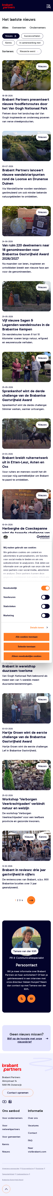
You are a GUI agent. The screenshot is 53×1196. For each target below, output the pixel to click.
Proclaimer (40, 1168)
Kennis (5, 1144)
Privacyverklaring (27, 1168)
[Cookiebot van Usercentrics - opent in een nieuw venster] (37, 537)
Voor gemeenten (11, 1136)
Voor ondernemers (12, 1118)
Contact (32, 1133)
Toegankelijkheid (8, 1174)
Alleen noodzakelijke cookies (26, 656)
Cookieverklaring (22, 1174)
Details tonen (37, 627)
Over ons (33, 1118)
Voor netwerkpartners (11, 1127)
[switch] (45, 597)
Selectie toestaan (26, 646)
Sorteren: (8, 51)
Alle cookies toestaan (27, 637)
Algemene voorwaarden (10, 1168)
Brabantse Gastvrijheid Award (12, 1180)
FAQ (30, 1140)
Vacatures (33, 1125)
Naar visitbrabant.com (37, 1150)
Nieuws (6, 1151)
